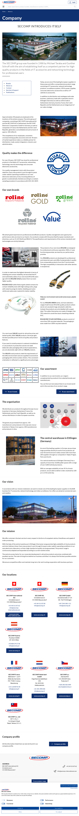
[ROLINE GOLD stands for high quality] (39, 198)
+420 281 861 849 (65, 685)
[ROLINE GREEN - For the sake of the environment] (64, 198)
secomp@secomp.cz (64, 687)
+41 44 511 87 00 (39, 603)
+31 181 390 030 (39, 689)
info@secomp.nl (39, 691)
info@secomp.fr (14, 689)
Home (3, 11)
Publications (10, 92)
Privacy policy (74, 788)
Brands (8, 83)
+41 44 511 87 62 (14, 605)
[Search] (74, 6)
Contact (8, 88)
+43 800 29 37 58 (14, 644)
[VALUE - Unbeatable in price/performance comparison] (52, 217)
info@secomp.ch (39, 605)
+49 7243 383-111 (65, 603)
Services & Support (12, 90)
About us (10, 11)
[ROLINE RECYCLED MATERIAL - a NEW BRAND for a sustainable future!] (27, 216)
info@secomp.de (64, 605)
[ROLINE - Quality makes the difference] (14, 198)
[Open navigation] (3, 6)
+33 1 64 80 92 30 (14, 687)
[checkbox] (3, 800)
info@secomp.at (14, 646)
